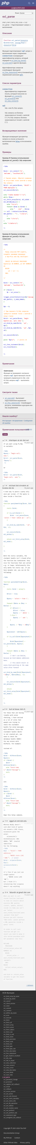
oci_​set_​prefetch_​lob (10, 1113)
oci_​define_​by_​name (10, 1013)
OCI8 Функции (8, 993)
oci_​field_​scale (8, 1041)
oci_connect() (17, 96)
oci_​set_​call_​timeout (10, 1096)
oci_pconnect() (10, 99)
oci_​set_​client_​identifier (11, 1098)
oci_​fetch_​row (8, 1032)
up (3, 440)
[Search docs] (29, 3)
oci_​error (6, 1015)
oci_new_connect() (11, 101)
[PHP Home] (6, 3)
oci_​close (7, 1006)
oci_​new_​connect (9, 1065)
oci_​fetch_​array (9, 1025)
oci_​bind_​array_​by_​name (11, 996)
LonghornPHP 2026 (18, 8)
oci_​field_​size (8, 1044)
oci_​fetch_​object (9, 1030)
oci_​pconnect (8, 1082)
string (17, 43)
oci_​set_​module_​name (11, 1108)
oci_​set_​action (8, 1094)
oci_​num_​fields (8, 1072)
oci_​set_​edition (8, 1106)
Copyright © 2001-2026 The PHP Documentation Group (15, 1130)
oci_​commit (7, 1008)
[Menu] (33, 3)
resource (24, 40)
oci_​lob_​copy (8, 1058)
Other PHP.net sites (10, 1143)
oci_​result (7, 1087)
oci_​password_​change (11, 1079)
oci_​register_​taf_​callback (11, 1084)
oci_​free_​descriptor (10, 1051)
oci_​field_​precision (10, 1039)
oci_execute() (7, 63)
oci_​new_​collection (10, 1063)
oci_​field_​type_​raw (10, 1049)
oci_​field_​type (8, 1046)
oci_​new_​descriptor (10, 1070)
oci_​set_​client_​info (10, 1101)
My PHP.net (8, 1138)
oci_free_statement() (10, 72)
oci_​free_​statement (10, 1053)
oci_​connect (7, 1010)
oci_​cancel (7, 1001)
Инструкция (6, 421)
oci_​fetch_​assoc (9, 1027)
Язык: (17, 13)
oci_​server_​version (9, 1091)
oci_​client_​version (9, 1003)
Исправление (17, 421)
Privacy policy (25, 1143)
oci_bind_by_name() (18, 61)
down (6, 440)
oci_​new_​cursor (9, 1068)
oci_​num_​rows (8, 1075)
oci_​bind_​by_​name (9, 999)
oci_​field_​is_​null (9, 1034)
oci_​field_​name (8, 1037)
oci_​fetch (7, 1020)
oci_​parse (7, 1077)
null (21, 75)
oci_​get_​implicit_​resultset (12, 1056)
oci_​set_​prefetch (9, 1110)
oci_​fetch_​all (8, 1022)
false (14, 45)
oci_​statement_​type (10, 1115)
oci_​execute (7, 1018)
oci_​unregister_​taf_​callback (12, 1117)
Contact (17, 1138)
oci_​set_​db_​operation (10, 1103)
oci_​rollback (7, 1089)
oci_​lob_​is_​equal (9, 1060)
